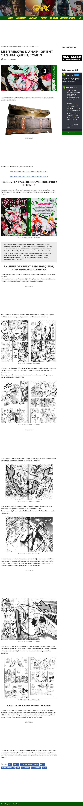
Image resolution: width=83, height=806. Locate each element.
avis (10, 764)
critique (16, 764)
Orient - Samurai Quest (8, 767)
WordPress (16, 804)
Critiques (8, 46)
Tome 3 (44, 767)
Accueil (3, 46)
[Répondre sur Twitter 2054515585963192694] (67, 125)
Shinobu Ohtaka (35, 767)
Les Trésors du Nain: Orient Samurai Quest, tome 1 (29, 171)
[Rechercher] (80, 18)
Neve (2, 804)
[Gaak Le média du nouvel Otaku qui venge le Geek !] (41, 8)
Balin (5, 59)
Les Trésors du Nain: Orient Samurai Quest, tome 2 (29, 177)
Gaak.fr (68, 87)
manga (36, 764)
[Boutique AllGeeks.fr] (72, 64)
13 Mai (75, 87)
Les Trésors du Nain (26, 764)
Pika (18, 767)
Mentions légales (67, 18)
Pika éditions (25, 767)
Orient (42, 764)
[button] (13, 18)
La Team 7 (54, 18)
